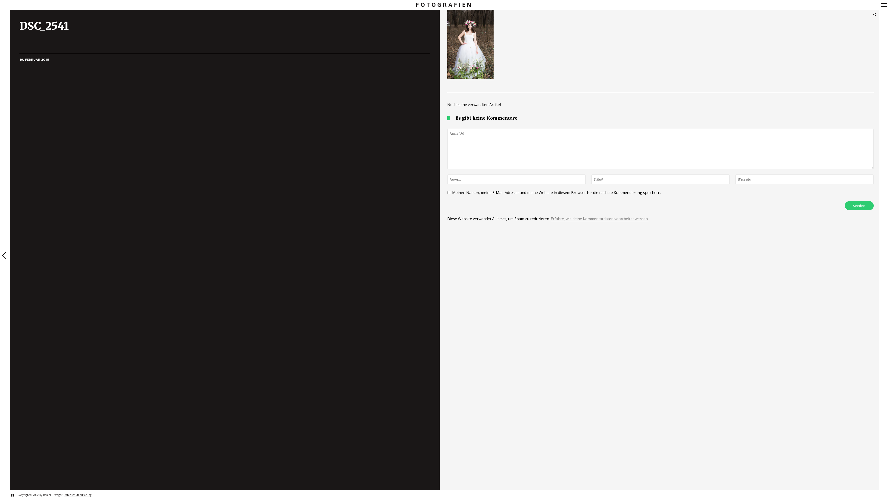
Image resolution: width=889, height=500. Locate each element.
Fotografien (444, 4)
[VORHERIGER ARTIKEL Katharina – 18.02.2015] (5, 256)
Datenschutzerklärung (77, 495)
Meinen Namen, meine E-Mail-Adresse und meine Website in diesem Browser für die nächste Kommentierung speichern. (556, 192)
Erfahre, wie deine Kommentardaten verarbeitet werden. (599, 218)
